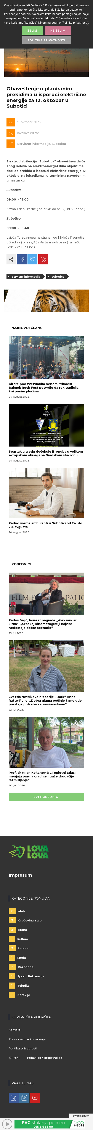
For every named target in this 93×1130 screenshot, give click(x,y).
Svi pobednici (46, 796)
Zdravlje (20, 995)
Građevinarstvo (26, 920)
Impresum (20, 875)
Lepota (20, 948)
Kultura (19, 939)
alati (18, 911)
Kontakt (14, 1029)
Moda (18, 958)
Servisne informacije (33, 144)
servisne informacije (26, 276)
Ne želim (58, 30)
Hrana (19, 930)
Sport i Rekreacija (27, 976)
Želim (32, 30)
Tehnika (20, 986)
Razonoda (22, 967)
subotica (58, 276)
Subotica (59, 144)
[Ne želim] (87, 24)
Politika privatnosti (23, 1048)
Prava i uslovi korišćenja (27, 1039)
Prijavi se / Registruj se (44, 1057)
